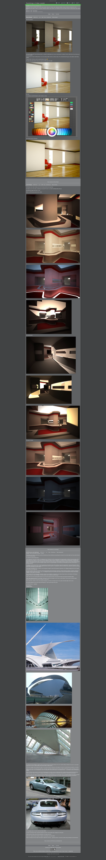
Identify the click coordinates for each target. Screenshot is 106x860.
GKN (61, 8)
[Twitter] (72, 3)
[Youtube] (62, 3)
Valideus (53, 8)
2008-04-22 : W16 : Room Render (31, 10)
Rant (49, 552)
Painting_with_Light (72, 8)
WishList (65, 8)
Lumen (63, 8)
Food (55, 8)
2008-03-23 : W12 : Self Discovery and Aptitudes (34, 11)
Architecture (49, 17)
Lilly (39, 8)
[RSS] (77, 3)
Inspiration (47, 8)
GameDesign (44, 8)
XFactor (51, 8)
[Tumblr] (67, 3)
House (77, 8)
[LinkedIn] (56, 3)
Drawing (41, 8)
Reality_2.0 (33, 8)
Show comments (55, 17)
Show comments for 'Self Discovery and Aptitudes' (52, 840)
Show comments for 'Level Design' (53, 549)
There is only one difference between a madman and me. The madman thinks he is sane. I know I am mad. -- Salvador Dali (53, 851)
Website (79, 8)
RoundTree (68, 8)
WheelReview (58, 8)
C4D (42, 17)
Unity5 (31, 8)
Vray (45, 17)
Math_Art (37, 8)
